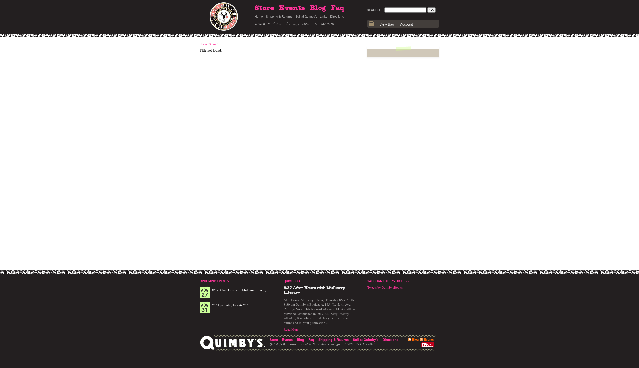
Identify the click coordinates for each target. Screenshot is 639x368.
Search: (374, 10)
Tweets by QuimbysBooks (385, 287)
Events (292, 8)
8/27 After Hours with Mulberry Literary (239, 290)
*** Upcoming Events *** (230, 305)
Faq (337, 8)
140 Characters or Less (388, 281)
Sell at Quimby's (306, 16)
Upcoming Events (214, 281)
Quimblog (292, 281)
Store (264, 8)
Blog (318, 8)
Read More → (293, 329)
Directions (337, 16)
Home (259, 16)
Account (406, 24)
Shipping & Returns (279, 16)
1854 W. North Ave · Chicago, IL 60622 (283, 24)
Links (323, 16)
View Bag (386, 24)
